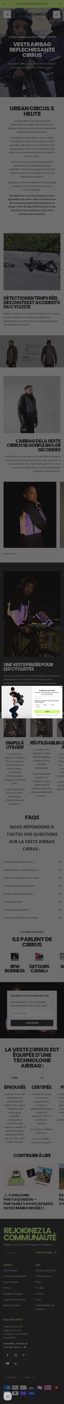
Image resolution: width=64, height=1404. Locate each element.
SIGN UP (47, 711)
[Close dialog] (61, 687)
